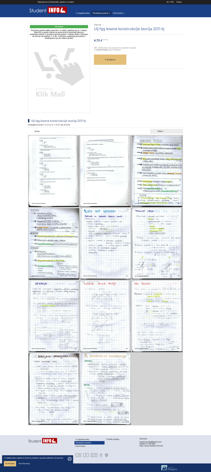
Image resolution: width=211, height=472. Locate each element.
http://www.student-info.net (151, 446)
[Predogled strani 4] (54, 244)
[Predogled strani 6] (157, 244)
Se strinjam (10, 464)
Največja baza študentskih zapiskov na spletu (56, 2)
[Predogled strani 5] (105, 244)
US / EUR (170, 2)
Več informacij (24, 464)
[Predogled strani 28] (54, 389)
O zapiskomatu (83, 13)
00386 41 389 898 (147, 444)
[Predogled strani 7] (54, 316)
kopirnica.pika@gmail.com (151, 442)
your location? (108, 50)
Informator (118, 13)
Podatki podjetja (112, 439)
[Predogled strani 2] (105, 171)
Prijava (179, 2)
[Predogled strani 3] (157, 171)
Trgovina (97, 25)
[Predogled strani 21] (157, 316)
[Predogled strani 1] (54, 171)
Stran (160, 131)
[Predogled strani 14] (105, 316)
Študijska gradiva (100, 13)
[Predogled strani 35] (105, 389)
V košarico (110, 59)
